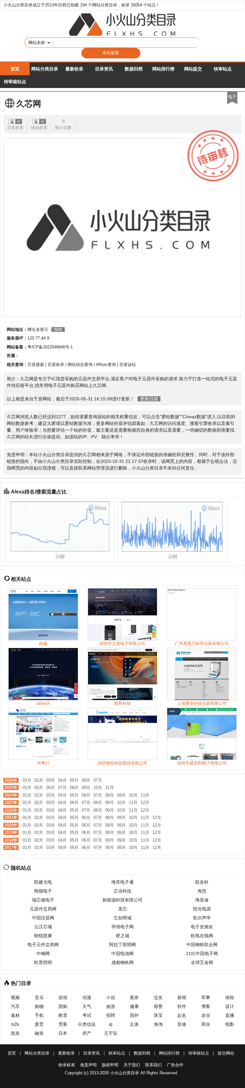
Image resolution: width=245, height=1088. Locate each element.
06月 (86, 780)
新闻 (181, 997)
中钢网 (43, 953)
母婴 (158, 1006)
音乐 (39, 997)
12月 (145, 802)
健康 (134, 1006)
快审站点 (223, 68)
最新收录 (74, 68)
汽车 (15, 1006)
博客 (205, 1006)
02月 (38, 780)
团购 (62, 1006)
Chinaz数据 (193, 416)
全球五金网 (202, 962)
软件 (181, 1006)
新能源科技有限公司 (122, 899)
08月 (74, 787)
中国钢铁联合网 (202, 944)
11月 (109, 787)
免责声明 (88, 1064)
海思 (201, 891)
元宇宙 (110, 1033)
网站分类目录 (44, 68)
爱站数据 (170, 416)
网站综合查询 (80, 364)
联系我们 (153, 1064)
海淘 (158, 1024)
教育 (62, 1015)
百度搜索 (35, 364)
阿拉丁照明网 (122, 944)
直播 (229, 1015)
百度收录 (56, 364)
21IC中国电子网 (202, 953)
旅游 (110, 1006)
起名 (181, 1015)
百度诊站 (127, 364)
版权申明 (110, 1064)
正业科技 (122, 891)
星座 (134, 997)
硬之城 (122, 935)
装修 (181, 1024)
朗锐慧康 (43, 935)
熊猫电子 (43, 891)
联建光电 (43, 882)
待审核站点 (15, 81)
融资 (39, 1033)
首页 (15, 68)
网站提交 (193, 68)
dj (110, 1024)
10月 (97, 787)
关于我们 (131, 1064)
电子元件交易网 (43, 944)
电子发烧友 (202, 926)
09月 (86, 787)
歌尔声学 (202, 917)
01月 (27, 780)
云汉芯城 (43, 926)
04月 (62, 780)
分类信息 (87, 1024)
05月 (74, 780)
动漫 (86, 997)
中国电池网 (122, 953)
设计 (229, 1006)
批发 (15, 1033)
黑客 (62, 1024)
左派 (134, 1024)
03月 (50, 780)
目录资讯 (104, 68)
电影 (229, 1024)
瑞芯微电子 (43, 899)
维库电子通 (122, 882)
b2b (15, 1024)
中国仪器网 (43, 917)
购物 (39, 1006)
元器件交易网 (43, 908)
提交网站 (226, 1053)
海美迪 (202, 899)
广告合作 (175, 1064)
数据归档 (134, 68)
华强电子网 (122, 926)
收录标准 (66, 1064)
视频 (15, 997)
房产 (86, 1033)
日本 (62, 1033)
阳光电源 (202, 908)
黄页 (39, 1024)
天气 (86, 1006)
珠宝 (158, 1015)
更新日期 (149, 398)
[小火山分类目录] (122, 24)
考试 (86, 1015)
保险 (229, 997)
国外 (134, 1015)
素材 (15, 1015)
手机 (39, 1015)
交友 (158, 997)
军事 (205, 997)
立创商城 (122, 917)
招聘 (110, 1015)
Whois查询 (106, 364)
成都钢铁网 (122, 962)
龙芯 (122, 908)
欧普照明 (43, 962)
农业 (205, 1015)
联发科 (202, 882)
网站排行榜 (163, 68)
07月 (97, 780)
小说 (110, 997)
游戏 (62, 997)
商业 (205, 1024)
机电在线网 (202, 935)
